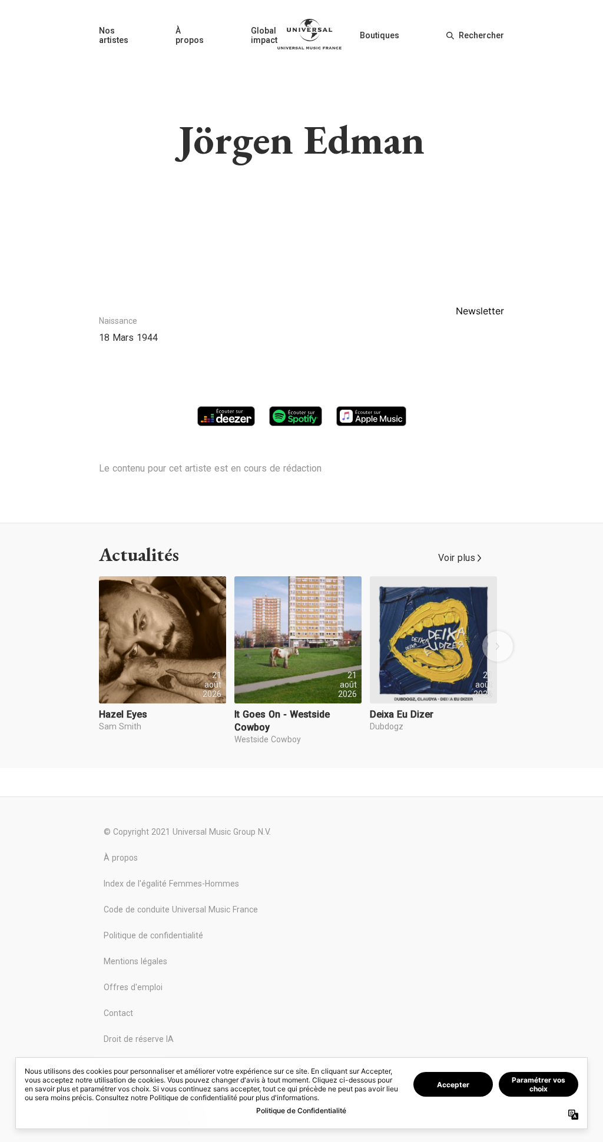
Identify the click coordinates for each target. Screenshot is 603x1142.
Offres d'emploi (133, 987)
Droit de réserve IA (139, 1039)
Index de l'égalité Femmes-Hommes (171, 883)
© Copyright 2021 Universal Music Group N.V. (187, 831)
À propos (189, 35)
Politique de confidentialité (153, 935)
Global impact (264, 35)
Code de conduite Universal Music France (181, 909)
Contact (118, 1013)
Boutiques (379, 35)
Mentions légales (135, 961)
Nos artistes (113, 35)
